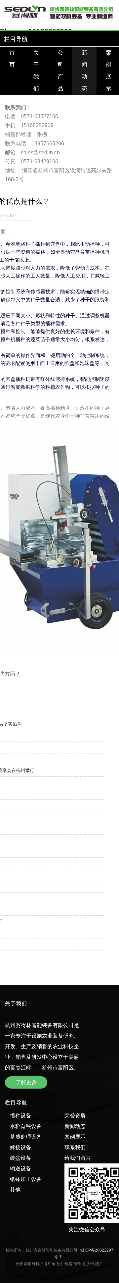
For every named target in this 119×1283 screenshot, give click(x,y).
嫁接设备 (20, 1147)
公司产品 (60, 71)
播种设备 (20, 1115)
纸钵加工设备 (26, 1179)
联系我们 (75, 1147)
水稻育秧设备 (26, 1126)
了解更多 (26, 1082)
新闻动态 (84, 71)
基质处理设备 (26, 1137)
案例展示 (75, 1137)
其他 (15, 1190)
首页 (12, 59)
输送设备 (20, 1168)
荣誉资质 (75, 1115)
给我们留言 (77, 1158)
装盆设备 (20, 1158)
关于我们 (36, 71)
